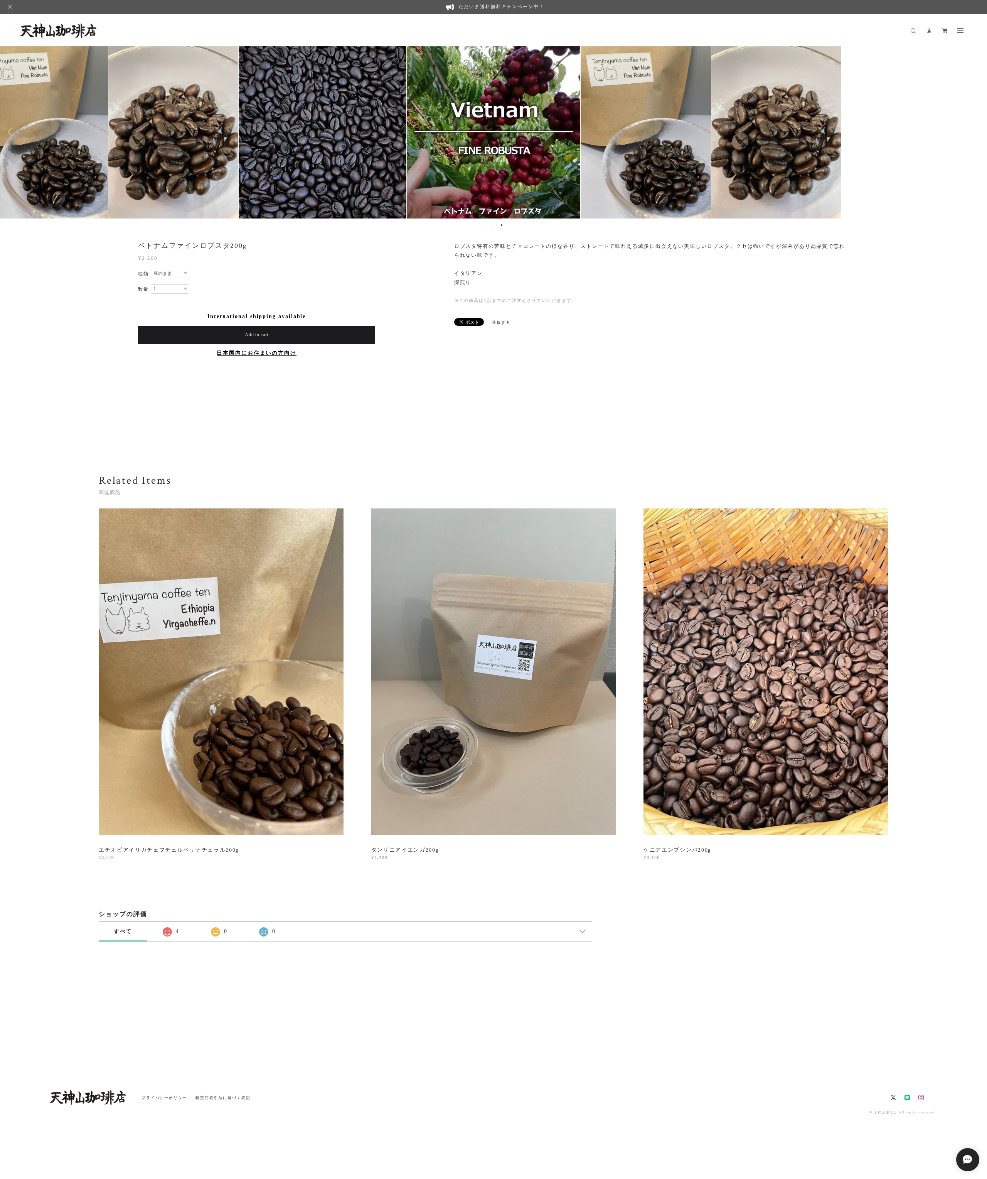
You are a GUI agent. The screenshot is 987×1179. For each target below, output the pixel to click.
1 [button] (486, 225)
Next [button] (975, 132)
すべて (123, 931)
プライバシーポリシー (164, 1098)
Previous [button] (11, 132)
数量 (143, 289)
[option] (173, 132)
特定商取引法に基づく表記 (223, 1098)
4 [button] (501, 225)
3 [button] (496, 225)
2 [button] (491, 225)
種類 (143, 273)
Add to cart (256, 334)
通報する (501, 322)
